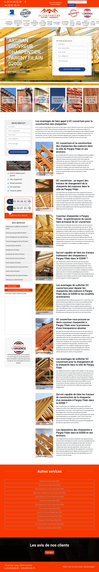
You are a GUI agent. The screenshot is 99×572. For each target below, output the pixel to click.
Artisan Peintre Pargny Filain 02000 (49, 485)
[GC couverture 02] (49, 13)
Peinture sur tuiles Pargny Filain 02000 (49, 528)
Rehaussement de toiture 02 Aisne (17, 275)
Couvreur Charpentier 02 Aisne (9, 23)
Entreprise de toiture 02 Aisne (65, 23)
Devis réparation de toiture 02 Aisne (85, 23)
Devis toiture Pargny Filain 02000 (49, 500)
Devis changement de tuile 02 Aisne (34, 23)
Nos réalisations (16, 72)
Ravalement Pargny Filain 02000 (49, 481)
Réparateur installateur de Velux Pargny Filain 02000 (49, 493)
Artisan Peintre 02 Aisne (49, 23)
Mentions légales (89, 567)
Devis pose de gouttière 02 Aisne (26, 23)
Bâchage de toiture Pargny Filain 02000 (50, 520)
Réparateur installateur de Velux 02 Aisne (18, 23)
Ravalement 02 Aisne (57, 23)
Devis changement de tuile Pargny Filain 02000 (49, 489)
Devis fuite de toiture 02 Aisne (72, 23)
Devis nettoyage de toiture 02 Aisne (42, 23)
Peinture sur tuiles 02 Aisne (14, 279)
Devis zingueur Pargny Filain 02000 (49, 508)
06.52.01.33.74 (28, 568)
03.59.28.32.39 (14, 1)
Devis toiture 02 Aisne (92, 23)
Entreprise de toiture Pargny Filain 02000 (49, 516)
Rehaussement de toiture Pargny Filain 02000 (49, 496)
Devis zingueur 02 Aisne (78, 23)
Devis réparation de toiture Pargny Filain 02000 (49, 504)
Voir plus (49, 552)
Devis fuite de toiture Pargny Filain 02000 (49, 512)
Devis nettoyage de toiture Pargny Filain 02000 (49, 524)
